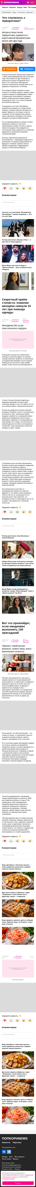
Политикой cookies (8, 1179)
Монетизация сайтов (8, 1163)
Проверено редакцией (15, 28)
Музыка (15, 1159)
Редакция (17, 1169)
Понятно (18, 1183)
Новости (5, 7)
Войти (32, 2)
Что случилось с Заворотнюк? (25, 12)
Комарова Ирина (29, 29)
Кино (25, 7)
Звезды (19, 7)
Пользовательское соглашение (11, 1167)
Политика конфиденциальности (11, 1165)
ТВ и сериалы (19, 1157)
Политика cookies (7, 1169)
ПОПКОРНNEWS (6, 12)
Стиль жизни (6, 1159)
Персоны (12, 7)
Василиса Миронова (26, 321)
